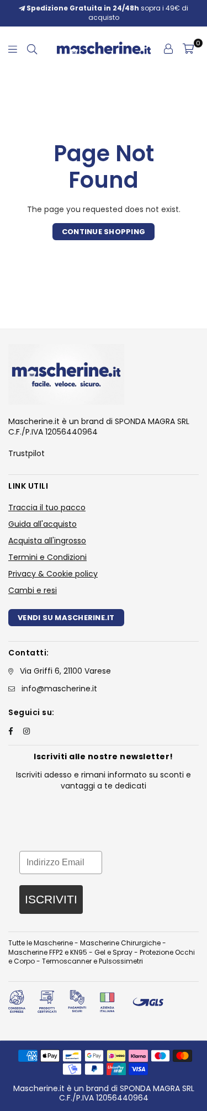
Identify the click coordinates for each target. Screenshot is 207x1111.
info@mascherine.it (59, 688)
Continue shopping (103, 231)
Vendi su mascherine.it (66, 617)
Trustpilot (26, 453)
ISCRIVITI (51, 899)
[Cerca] (32, 48)
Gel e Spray (113, 952)
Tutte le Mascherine (40, 943)
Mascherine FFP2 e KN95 (47, 952)
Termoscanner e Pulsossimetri (92, 961)
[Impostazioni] (168, 48)
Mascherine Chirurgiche (120, 943)
